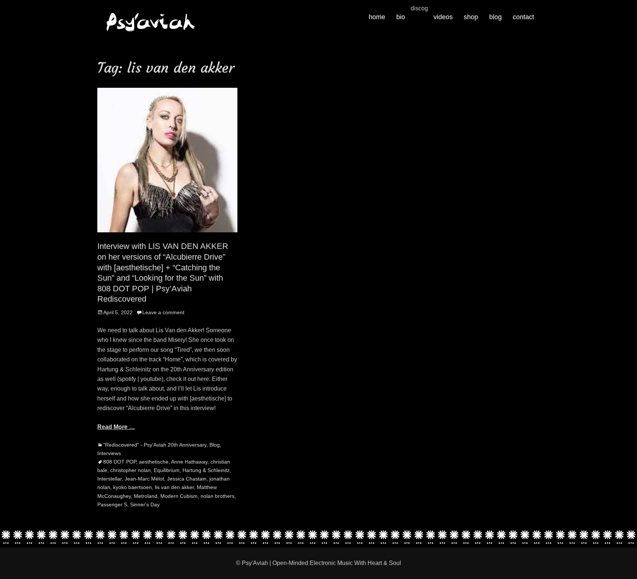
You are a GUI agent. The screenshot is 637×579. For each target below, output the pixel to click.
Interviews (109, 453)
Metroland (145, 496)
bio (400, 17)
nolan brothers (217, 496)
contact (523, 17)
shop (471, 17)
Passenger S (112, 504)
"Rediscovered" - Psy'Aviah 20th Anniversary (154, 445)
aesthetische (153, 462)
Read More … (116, 427)
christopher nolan (130, 470)
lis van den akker (174, 487)
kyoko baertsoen (132, 487)
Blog (214, 445)
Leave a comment (163, 312)
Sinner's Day (145, 504)
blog (495, 17)
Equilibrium (167, 470)
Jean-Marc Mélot (144, 479)
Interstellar (109, 479)
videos (443, 17)
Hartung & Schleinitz (206, 470)
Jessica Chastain (186, 479)
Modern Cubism (179, 496)
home (377, 17)
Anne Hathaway (189, 462)
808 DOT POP (119, 462)
